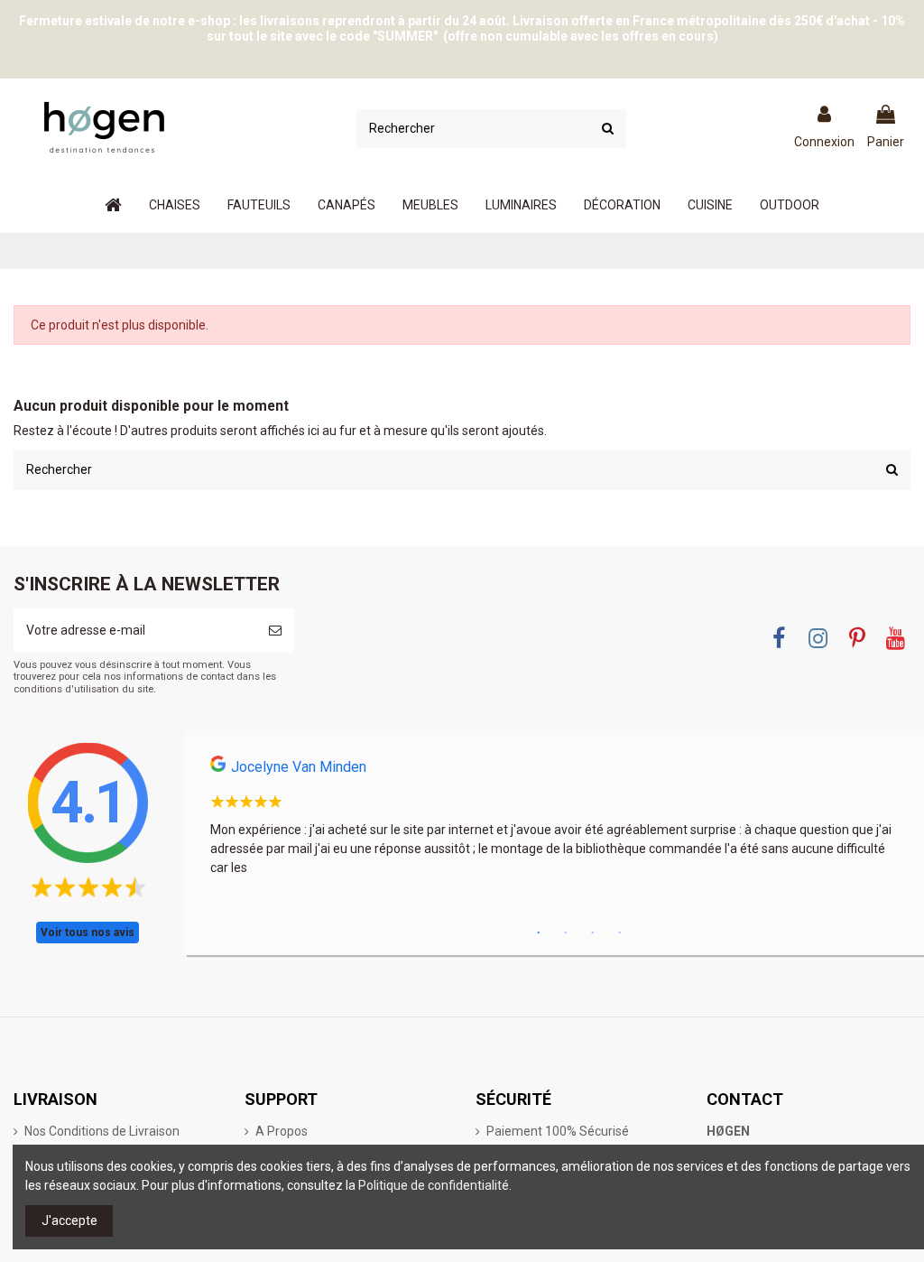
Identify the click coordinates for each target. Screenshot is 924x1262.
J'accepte (69, 1220)
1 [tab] (539, 933)
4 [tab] (620, 933)
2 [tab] (566, 933)
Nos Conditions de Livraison (102, 1131)
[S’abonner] (275, 630)
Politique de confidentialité (433, 1185)
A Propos (281, 1131)
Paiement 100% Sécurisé (557, 1131)
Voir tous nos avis (87, 932)
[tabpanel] (555, 821)
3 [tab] (593, 933)
